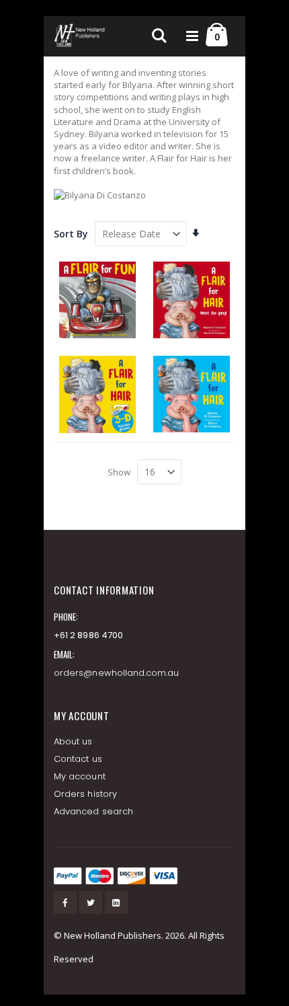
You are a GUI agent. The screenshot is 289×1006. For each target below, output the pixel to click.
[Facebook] (65, 902)
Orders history (85, 793)
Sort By (71, 233)
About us (73, 741)
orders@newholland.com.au (116, 672)
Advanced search (93, 811)
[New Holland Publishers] (81, 36)
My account (80, 776)
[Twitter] (90, 902)
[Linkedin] (116, 902)
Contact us (78, 758)
